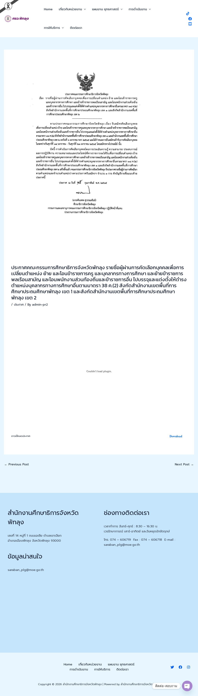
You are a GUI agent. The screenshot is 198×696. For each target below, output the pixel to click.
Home (48, 9)
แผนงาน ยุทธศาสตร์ (105, 9)
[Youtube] (190, 24)
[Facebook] (190, 19)
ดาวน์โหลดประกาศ (20, 436)
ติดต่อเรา (76, 28)
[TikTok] (187, 13)
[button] (84, 9)
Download (176, 436)
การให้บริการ (52, 28)
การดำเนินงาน (138, 9)
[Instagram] (188, 667)
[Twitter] (172, 667)
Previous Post (16, 464)
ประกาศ (19, 304)
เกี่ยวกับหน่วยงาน (70, 9)
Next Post (184, 464)
